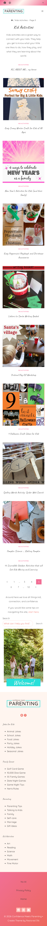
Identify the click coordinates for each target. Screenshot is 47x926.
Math (9, 855)
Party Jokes (13, 743)
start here (33, 612)
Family (10, 814)
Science (11, 851)
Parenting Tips (14, 806)
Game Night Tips (15, 784)
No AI (23, 881)
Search (6, 618)
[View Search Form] (43, 2)
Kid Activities (23, 65)
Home (23, 899)
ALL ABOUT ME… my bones (23, 69)
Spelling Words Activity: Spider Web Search (23, 492)
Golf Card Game (15, 768)
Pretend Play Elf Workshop (23, 375)
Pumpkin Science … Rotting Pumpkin (23, 551)
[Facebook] (5, 3)
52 (28, 587)
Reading (11, 847)
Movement (12, 859)
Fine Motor (12, 863)
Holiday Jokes (14, 747)
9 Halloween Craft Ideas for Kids (23, 433)
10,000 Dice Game (16, 772)
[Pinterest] (10, 3)
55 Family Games (16, 776)
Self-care (12, 818)
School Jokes (14, 735)
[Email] (28, 910)
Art (8, 843)
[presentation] (23, 99)
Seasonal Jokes (15, 751)
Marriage (12, 822)
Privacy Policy (23, 890)
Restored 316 (32, 920)
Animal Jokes (14, 731)
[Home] (12, 20)
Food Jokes (13, 739)
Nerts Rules (13, 788)
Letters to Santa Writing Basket (23, 316)
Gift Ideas (12, 826)
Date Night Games (16, 780)
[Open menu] (42, 11)
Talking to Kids (14, 810)
